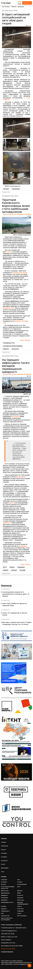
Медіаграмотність (7, 902)
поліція (6, 189)
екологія (15, 349)
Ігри (18, 879)
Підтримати (27, 3)
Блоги (3, 864)
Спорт (19, 913)
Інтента (9, 252)
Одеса (12, 567)
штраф (22, 570)
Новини (13, 6)
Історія (19, 882)
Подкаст (4, 908)
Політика (20, 908)
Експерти (4, 860)
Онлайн (3, 906)
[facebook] (1, 954)
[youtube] (9, 954)
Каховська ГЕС (9, 343)
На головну (5, 6)
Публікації (4, 846)
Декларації (4, 868)
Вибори (19, 890)
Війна (19, 893)
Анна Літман (25, 564)
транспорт (16, 189)
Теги (2, 871)
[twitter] (4, 954)
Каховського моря (20, 272)
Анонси (6, 585)
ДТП (5, 567)
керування (23, 546)
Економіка (4, 897)
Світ (2, 913)
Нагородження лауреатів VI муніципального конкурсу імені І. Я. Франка (15, 594)
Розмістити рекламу (8, 948)
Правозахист (5, 911)
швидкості (7, 522)
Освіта (19, 906)
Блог (18, 886)
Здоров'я (20, 897)
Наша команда (6, 939)
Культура (20, 900)
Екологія (20, 895)
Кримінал (21, 6)
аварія (5, 570)
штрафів (20, 476)
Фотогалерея (21, 915)
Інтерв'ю (4, 853)
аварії (11, 503)
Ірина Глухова (25, 340)
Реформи (20, 911)
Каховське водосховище (12, 346)
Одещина (21, 567)
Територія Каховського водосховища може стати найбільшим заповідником (16, 205)
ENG (19, 4)
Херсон (6, 349)
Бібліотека (4, 890)
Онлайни (4, 857)
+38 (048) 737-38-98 (7, 933)
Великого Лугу (8, 308)
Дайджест (4, 895)
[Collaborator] (16, 672)
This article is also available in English (17, 214)
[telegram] (11, 954)
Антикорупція (22, 884)
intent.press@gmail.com (9, 930)
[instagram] (6, 954)
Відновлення (5, 893)
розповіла (16, 416)
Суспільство (5, 915)
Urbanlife (4, 879)
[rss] (14, 954)
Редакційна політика (8, 942)
